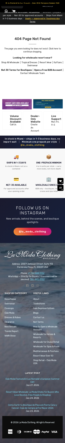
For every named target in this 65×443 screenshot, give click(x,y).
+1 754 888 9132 (36, 273)
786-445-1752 (37, 279)
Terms (32, 21)
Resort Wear (46, 62)
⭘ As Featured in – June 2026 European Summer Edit (32, 3)
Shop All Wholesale (10, 62)
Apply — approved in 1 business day (42, 18)
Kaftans (58, 62)
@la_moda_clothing (32, 145)
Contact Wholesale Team (32, 73)
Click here (53, 48)
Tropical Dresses (29, 62)
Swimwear (32, 65)
